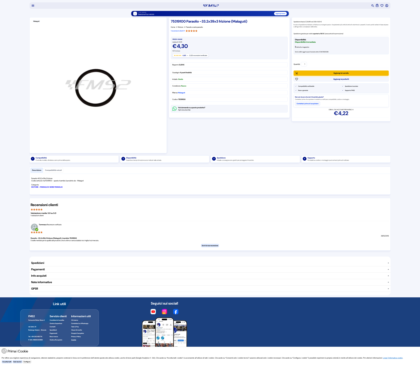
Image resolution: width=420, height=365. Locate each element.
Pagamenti (53, 333)
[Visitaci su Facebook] (175, 312)
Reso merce (54, 337)
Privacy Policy (76, 337)
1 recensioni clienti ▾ (178, 31)
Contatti (52, 327)
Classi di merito (76, 330)
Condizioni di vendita (57, 320)
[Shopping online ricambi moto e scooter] (211, 5)
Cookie (73, 340)
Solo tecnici (17, 362)
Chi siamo (74, 320)
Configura (27, 362)
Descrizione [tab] (36, 170)
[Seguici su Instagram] (164, 312)
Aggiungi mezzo (280, 13)
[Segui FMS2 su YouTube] (153, 312)
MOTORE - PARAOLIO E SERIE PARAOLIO (47, 187)
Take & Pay (75, 327)
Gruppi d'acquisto (77, 333)
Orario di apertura (56, 323)
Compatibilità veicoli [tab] (53, 170)
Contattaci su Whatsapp (79, 323)
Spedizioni (53, 330)
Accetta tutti (6, 362)
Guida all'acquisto (56, 340)
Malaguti (181, 93)
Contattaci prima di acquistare (307, 104)
